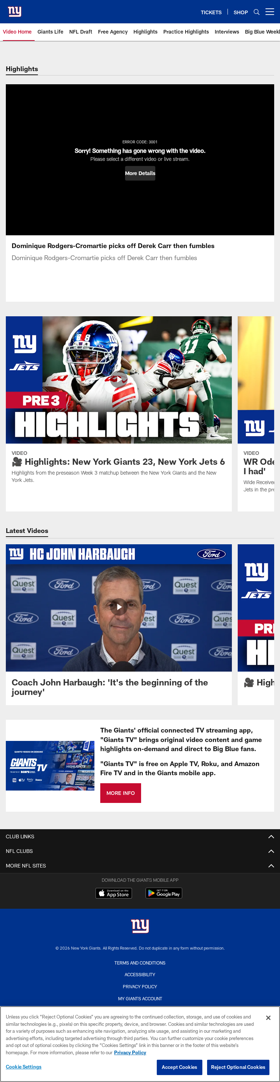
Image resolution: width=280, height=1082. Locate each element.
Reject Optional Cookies (238, 1067)
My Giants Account (140, 998)
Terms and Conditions (140, 962)
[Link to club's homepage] (14, 9)
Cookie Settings (24, 1067)
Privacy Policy (140, 986)
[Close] (268, 1018)
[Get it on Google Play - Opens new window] (163, 897)
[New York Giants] (140, 927)
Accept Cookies (179, 1067)
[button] (140, 173)
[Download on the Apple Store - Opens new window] (113, 894)
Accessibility (140, 974)
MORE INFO (120, 793)
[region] (140, 1044)
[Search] (257, 12)
